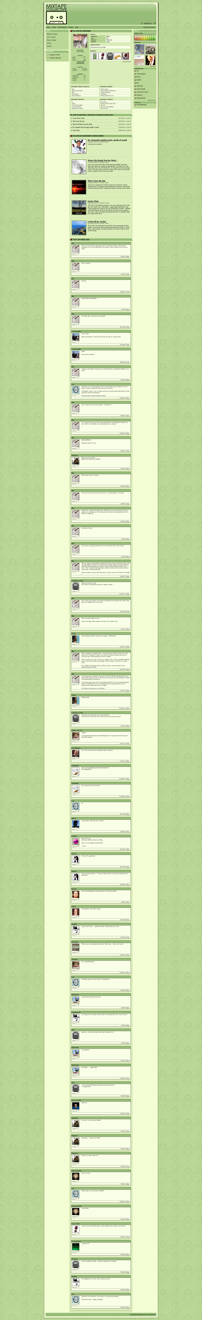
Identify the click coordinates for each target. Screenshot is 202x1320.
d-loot (74, 906)
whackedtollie (76, 331)
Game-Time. (93, 201)
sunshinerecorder (77, 581)
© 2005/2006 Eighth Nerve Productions (142, 1314)
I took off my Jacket (97, 221)
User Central (51, 37)
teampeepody (76, 1012)
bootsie (74, 853)
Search (49, 46)
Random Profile (55, 55)
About (54, 27)
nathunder (75, 765)
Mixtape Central (52, 34)
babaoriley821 (76, 1171)
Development (62, 27)
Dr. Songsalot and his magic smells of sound (107, 140)
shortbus (75, 959)
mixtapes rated (80, 63)
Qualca (74, 889)
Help (76, 27)
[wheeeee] (139, 60)
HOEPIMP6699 (141, 105)
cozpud (74, 836)
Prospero (75, 1259)
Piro (73, 1030)
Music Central (51, 40)
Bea (73, 243)
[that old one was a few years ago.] (139, 49)
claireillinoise (76, 748)
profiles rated (80, 61)
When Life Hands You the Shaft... (102, 160)
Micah (74, 818)
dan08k (74, 924)
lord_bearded (76, 1100)
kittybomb (75, 994)
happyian (75, 455)
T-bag (74, 633)
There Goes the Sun (96, 180)
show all (152, 66)
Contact (70, 27)
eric (73, 384)
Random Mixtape (55, 58)
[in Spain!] (150, 49)
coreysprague (76, 1241)
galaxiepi (75, 942)
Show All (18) (126, 61)
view (84, 60)
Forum (49, 43)
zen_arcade (75, 1223)
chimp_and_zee (77, 730)
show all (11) (151, 100)
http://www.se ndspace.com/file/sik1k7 (92, 843)
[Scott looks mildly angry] (150, 60)
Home (49, 27)
